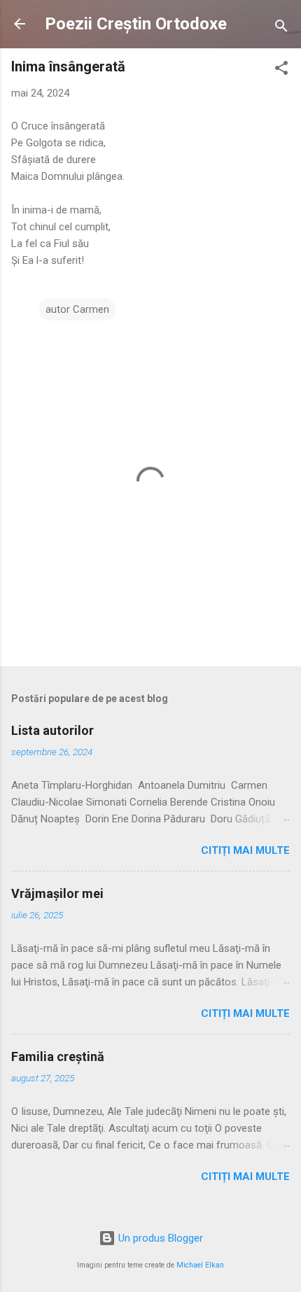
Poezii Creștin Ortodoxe (136, 24)
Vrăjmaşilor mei (57, 893)
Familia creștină (57, 1056)
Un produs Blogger (159, 1238)
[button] (281, 70)
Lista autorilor (52, 730)
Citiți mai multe (245, 850)
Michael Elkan (200, 1265)
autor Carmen (77, 309)
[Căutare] (281, 28)
